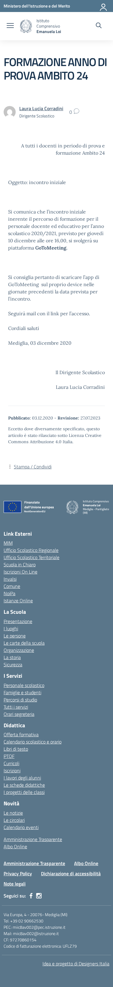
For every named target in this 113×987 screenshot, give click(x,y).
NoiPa (9, 593)
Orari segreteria (19, 714)
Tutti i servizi (16, 706)
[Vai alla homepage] (26, 26)
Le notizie (13, 812)
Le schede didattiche (24, 785)
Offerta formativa (21, 734)
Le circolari (14, 820)
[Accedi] (103, 6)
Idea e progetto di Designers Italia (75, 963)
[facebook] (31, 895)
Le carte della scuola (24, 642)
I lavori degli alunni (22, 777)
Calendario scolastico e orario (32, 741)
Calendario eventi (21, 827)
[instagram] (39, 895)
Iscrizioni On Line (20, 571)
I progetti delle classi (24, 792)
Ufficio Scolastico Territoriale (31, 557)
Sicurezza (13, 664)
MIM (8, 542)
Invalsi (10, 579)
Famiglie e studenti (22, 692)
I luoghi (11, 628)
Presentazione (18, 621)
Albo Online (15, 846)
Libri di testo (16, 748)
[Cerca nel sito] (98, 26)
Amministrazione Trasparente (33, 839)
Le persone (15, 635)
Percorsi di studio (20, 699)
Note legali (15, 883)
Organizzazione (19, 650)
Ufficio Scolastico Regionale (31, 550)
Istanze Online (18, 600)
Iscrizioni (12, 770)
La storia (12, 657)
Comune (12, 586)
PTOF (9, 756)
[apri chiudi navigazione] (10, 26)
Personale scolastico (24, 685)
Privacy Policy (18, 873)
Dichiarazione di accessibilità (71, 873)
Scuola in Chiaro (20, 564)
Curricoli (11, 763)
